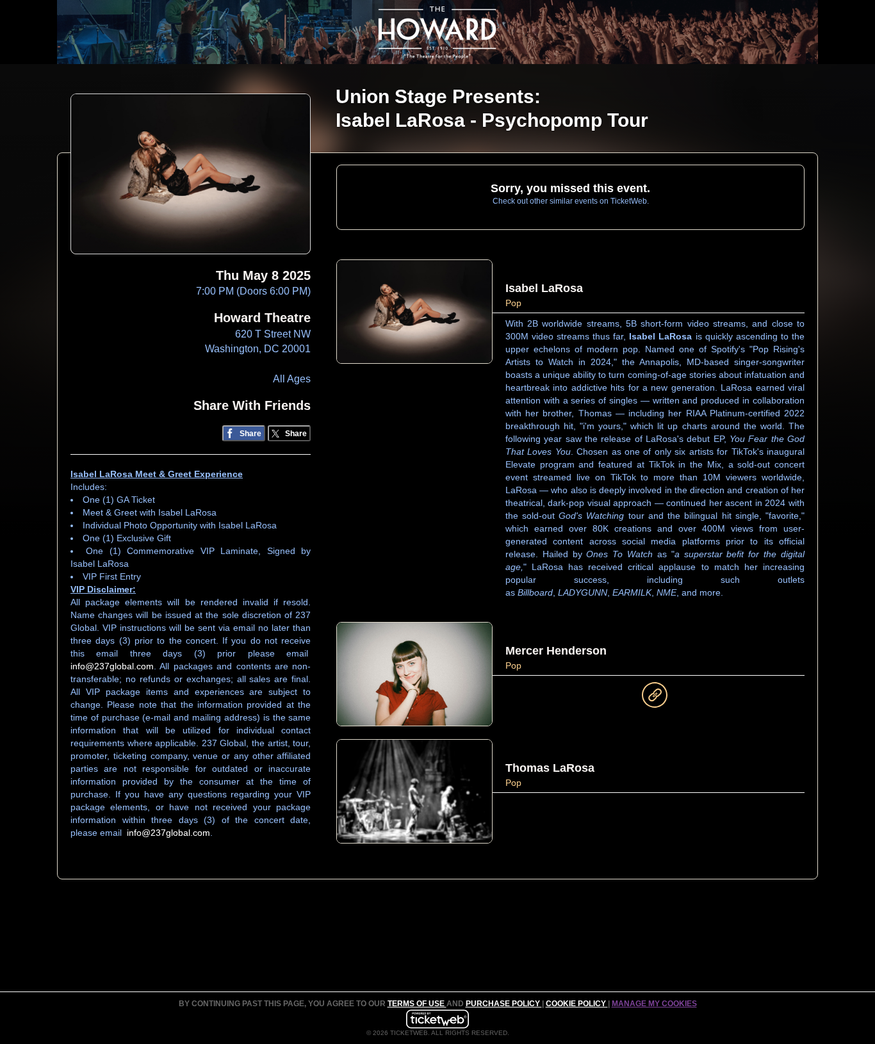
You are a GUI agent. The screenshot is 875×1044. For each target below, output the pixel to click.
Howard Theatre (262, 318)
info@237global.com (112, 666)
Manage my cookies (654, 1003)
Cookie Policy (577, 1003)
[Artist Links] (654, 698)
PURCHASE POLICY (504, 1003)
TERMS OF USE (417, 1003)
